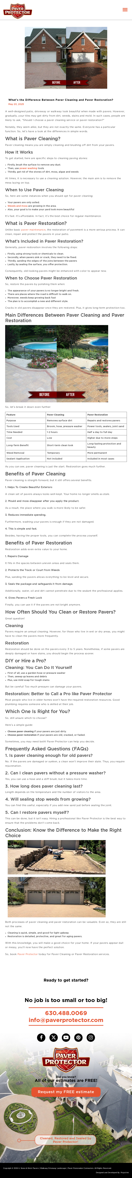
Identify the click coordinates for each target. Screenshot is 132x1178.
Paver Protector (28, 954)
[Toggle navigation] (125, 9)
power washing (28, 168)
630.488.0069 (66, 1013)
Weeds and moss (18, 206)
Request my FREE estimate (66, 1092)
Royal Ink (125, 1172)
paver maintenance (33, 229)
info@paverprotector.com (66, 1019)
